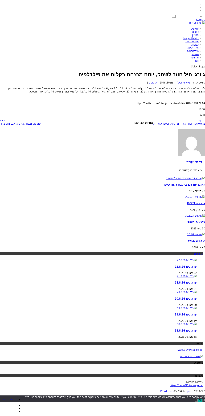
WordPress (167, 391)
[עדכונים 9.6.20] (196, 234)
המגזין (195, 35)
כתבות (195, 32)
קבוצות (195, 44)
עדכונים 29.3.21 (196, 203)
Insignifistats (191, 38)
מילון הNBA (192, 48)
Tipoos (189, 391)
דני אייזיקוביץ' (184, 82)
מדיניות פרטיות (9, 399)
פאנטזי (195, 54)
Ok (200, 400)
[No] (196, 401)
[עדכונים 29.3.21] (195, 197)
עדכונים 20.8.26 (186, 298)
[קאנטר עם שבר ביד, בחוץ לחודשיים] (185, 178)
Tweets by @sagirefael (189, 349)
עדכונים (195, 28)
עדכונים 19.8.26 (186, 314)
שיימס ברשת (192, 41)
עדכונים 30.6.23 (196, 222)
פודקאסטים (193, 51)
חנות (196, 60)
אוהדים (195, 57)
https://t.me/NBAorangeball (186, 385)
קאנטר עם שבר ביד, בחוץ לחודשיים (184, 184)
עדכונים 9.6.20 (196, 240)
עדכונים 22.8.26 (186, 266)
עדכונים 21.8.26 (186, 282)
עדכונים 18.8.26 (186, 330)
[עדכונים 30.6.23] (195, 215)
